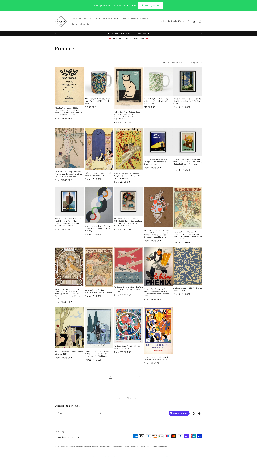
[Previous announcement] (56, 33)
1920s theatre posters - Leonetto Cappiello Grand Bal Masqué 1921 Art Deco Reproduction (127, 176)
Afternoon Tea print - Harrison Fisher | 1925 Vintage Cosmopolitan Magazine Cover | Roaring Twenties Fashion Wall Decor (128, 222)
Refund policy (105, 446)
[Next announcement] (201, 33)
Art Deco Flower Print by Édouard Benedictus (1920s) (127, 347)
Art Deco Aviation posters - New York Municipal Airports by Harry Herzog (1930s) (128, 289)
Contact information (160, 446)
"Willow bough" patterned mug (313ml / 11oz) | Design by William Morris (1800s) (157, 101)
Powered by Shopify (91, 446)
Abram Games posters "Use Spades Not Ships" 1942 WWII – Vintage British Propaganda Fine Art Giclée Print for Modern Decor (68, 222)
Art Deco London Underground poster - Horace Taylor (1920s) (156, 358)
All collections (133, 398)
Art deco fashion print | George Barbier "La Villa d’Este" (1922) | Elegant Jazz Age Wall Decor (97, 353)
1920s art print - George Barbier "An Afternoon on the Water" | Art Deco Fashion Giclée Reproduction (69, 174)
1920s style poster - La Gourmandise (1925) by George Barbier (99, 174)
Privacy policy (117, 446)
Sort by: (162, 62)
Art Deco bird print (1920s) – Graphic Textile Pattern (187, 289)
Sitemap (121, 398)
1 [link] (110, 376)
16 (139, 376)
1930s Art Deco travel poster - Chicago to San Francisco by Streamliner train (155, 161)
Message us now (152, 5)
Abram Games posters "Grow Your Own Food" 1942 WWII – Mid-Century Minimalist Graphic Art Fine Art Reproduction (187, 162)
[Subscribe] (100, 413)
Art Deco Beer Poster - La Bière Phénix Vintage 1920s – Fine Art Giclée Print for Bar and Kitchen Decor (156, 292)
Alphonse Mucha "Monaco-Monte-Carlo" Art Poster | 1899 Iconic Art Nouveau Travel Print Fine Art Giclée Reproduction (187, 235)
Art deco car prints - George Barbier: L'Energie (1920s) (69, 353)
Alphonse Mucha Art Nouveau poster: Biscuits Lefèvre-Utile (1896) (98, 291)
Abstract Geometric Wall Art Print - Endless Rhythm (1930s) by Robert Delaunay (98, 228)
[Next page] (147, 377)
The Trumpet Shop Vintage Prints (72, 446)
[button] (188, 21)
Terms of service (130, 446)
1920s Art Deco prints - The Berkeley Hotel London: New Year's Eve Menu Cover (187, 101)
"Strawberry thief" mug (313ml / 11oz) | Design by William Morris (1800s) (97, 101)
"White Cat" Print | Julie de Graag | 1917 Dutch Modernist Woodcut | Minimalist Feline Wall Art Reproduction (127, 115)
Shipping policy (144, 446)
